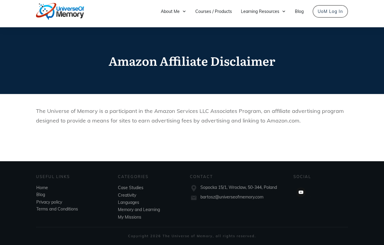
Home (42, 187)
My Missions (129, 217)
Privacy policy (49, 202)
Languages (128, 202)
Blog (40, 194)
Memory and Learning (139, 209)
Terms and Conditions (57, 209)
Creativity (127, 195)
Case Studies (130, 187)
